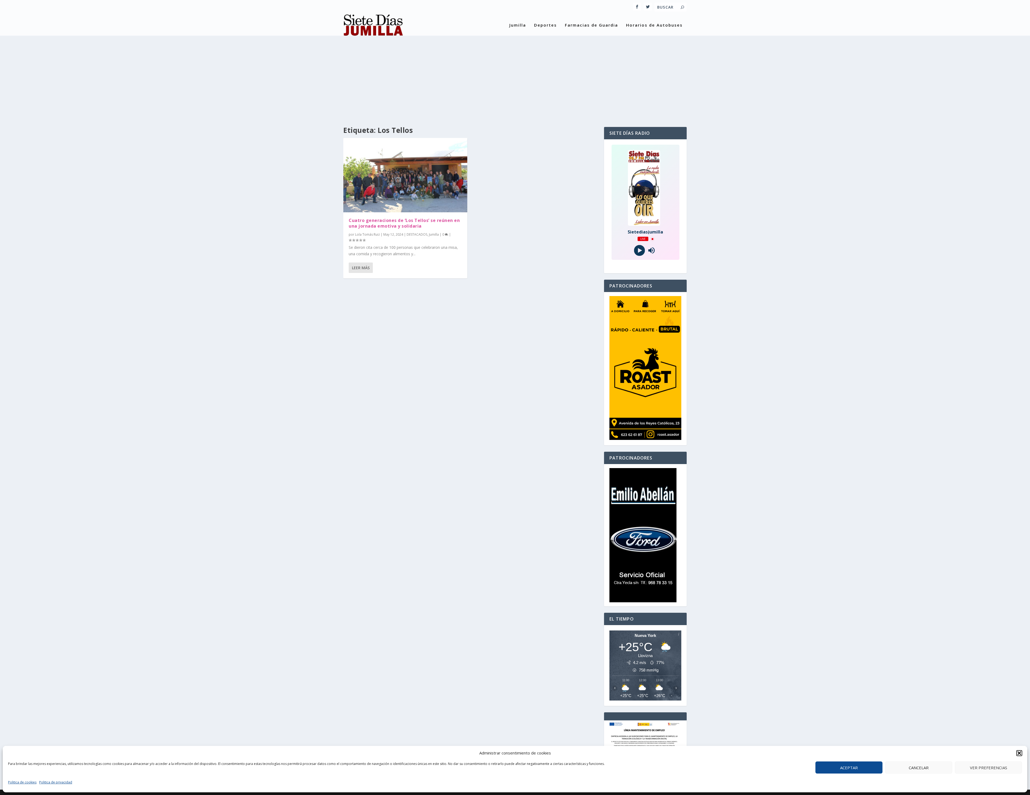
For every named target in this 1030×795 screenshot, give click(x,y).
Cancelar (919, 767)
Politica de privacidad (55, 782)
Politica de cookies (22, 782)
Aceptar (849, 767)
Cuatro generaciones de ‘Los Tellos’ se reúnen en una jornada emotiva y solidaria (404, 223)
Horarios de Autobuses (654, 25)
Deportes (545, 25)
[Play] (639, 250)
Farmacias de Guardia (591, 25)
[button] (1019, 753)
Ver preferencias (988, 767)
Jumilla (517, 25)
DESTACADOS (417, 234)
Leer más (361, 267)
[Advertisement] (515, 76)
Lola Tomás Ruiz (367, 234)
